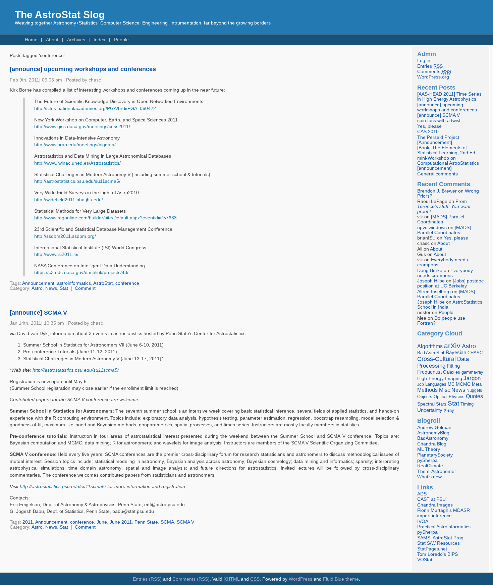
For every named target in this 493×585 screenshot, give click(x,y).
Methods (427, 390)
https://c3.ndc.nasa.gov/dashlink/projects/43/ (81, 272)
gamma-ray (472, 372)
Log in (423, 60)
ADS (422, 493)
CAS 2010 (428, 131)
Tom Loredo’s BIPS (437, 554)
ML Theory (428, 449)
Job (420, 384)
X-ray (449, 410)
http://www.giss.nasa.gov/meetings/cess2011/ (82, 126)
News (51, 288)
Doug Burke (429, 270)
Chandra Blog (431, 443)
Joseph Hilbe (431, 280)
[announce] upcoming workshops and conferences (83, 69)
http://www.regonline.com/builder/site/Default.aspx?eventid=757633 (105, 217)
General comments (437, 173)
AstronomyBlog (433, 432)
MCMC (463, 384)
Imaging (453, 378)
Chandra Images (435, 505)
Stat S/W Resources (438, 543)
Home (31, 39)
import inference (434, 515)
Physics (456, 396)
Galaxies (451, 372)
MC (451, 384)
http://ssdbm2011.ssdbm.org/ (65, 236)
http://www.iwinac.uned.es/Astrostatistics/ (77, 163)
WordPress (300, 579)
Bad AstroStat (430, 352)
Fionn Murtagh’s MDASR (443, 510)
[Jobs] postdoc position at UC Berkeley (450, 283)
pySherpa (427, 460)
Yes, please (429, 126)
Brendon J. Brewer (437, 191)
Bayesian (456, 352)
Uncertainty (429, 410)
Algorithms (430, 346)
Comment (85, 288)
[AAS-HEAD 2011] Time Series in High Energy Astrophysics (449, 97)
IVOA (422, 521)
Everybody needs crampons (445, 273)
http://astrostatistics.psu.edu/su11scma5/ (77, 181)
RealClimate (430, 465)
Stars (441, 404)
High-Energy (430, 378)
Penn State (146, 522)
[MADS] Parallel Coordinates (440, 219)
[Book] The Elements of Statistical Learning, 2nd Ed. (447, 150)
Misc (444, 390)
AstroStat (103, 283)
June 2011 (121, 522)
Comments (434, 71)
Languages (435, 384)
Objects (424, 396)
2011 (27, 522)
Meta (477, 384)
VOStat (424, 559)
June (102, 522)
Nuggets (474, 390)
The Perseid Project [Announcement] (438, 140)
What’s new (429, 476)
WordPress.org (433, 76)
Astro (37, 288)
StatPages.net (432, 548)
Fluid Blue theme (341, 579)
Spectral (426, 404)
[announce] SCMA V (38, 312)
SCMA (167, 522)
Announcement (38, 283)
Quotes (474, 396)
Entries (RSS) (147, 579)
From (444, 206)
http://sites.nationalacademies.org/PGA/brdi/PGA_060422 (95, 108)
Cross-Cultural (436, 358)
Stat (64, 288)
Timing (467, 404)
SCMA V (185, 522)
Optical (440, 396)
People (121, 39)
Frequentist (429, 372)
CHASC (475, 352)
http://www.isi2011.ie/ (56, 254)
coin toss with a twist (438, 120)
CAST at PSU (431, 499)
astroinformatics (74, 283)
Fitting (453, 366)
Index (99, 39)
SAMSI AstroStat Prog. (441, 537)
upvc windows (432, 227)
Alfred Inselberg (434, 291)
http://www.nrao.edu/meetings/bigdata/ (75, 144)
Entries (430, 66)
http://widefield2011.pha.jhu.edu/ (68, 199)
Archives (76, 39)
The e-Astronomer (436, 471)
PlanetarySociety (435, 455)
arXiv (452, 346)
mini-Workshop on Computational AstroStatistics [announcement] (448, 163)
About (52, 39)
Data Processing (443, 362)
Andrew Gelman (434, 427)
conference (127, 283)
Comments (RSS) (191, 579)
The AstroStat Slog (60, 14)
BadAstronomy (432, 438)
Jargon (472, 378)
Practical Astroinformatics (444, 526)
